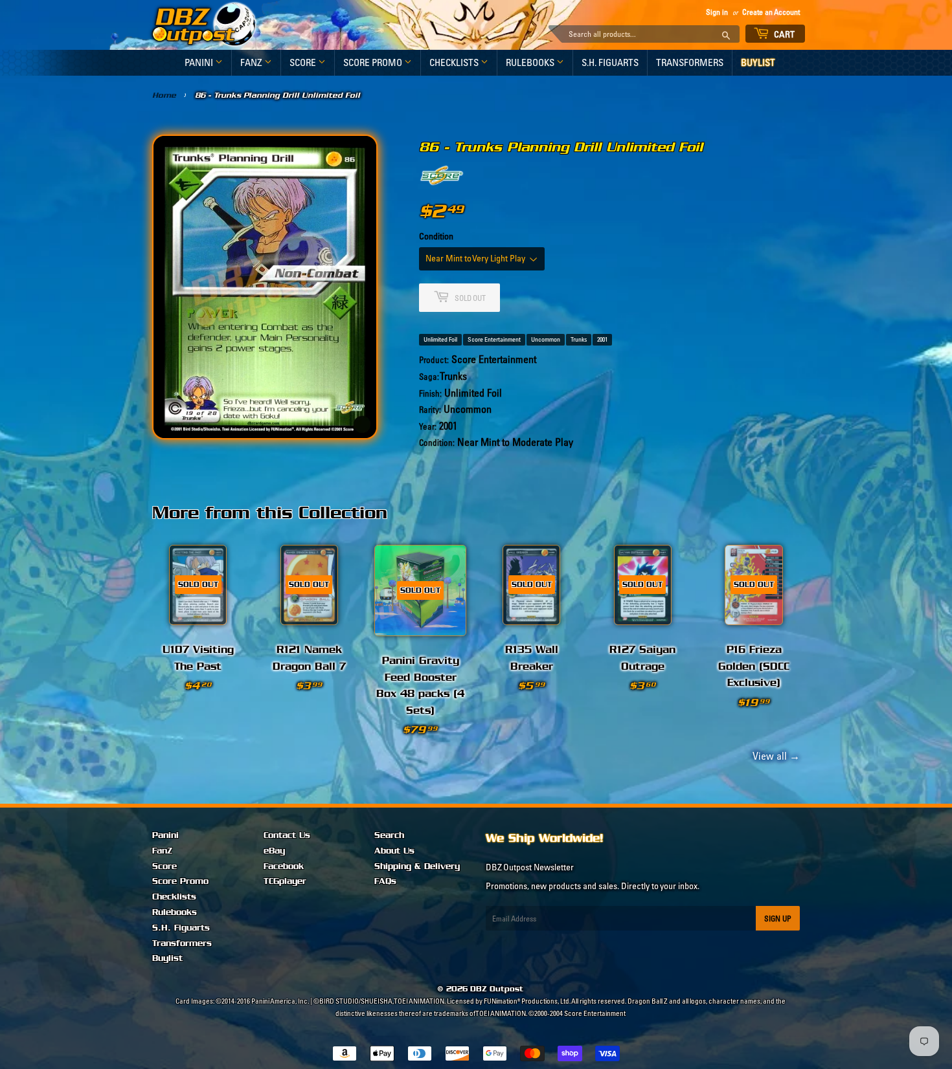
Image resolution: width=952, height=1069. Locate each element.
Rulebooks (531, 62)
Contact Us (287, 835)
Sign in (717, 12)
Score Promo (373, 62)
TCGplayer (285, 881)
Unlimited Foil (440, 339)
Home (164, 95)
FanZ (252, 62)
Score (303, 62)
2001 (602, 339)
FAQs (385, 881)
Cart (784, 34)
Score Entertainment (494, 339)
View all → (774, 755)
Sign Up (777, 918)
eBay (274, 850)
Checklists (455, 62)
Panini (200, 62)
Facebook (284, 866)
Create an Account (771, 12)
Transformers (689, 62)
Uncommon (545, 339)
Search (389, 835)
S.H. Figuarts (610, 62)
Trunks (579, 339)
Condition (436, 236)
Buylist (758, 62)
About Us (394, 850)
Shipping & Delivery (417, 866)
